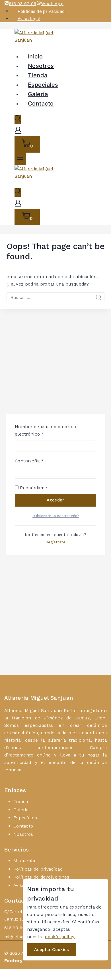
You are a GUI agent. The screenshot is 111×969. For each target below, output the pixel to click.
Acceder (55, 500)
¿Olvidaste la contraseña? (55, 516)
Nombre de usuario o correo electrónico (45, 430)
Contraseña (41, 460)
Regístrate (56, 542)
